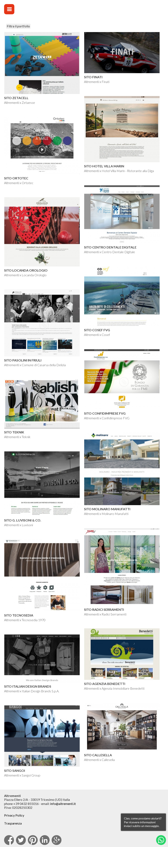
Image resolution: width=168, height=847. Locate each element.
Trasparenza (13, 823)
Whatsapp (161, 840)
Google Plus (56, 840)
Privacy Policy (14, 815)
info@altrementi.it (63, 804)
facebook (9, 840)
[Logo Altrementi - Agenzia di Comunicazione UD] (126, 12)
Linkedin (45, 840)
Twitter (21, 840)
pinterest (33, 840)
